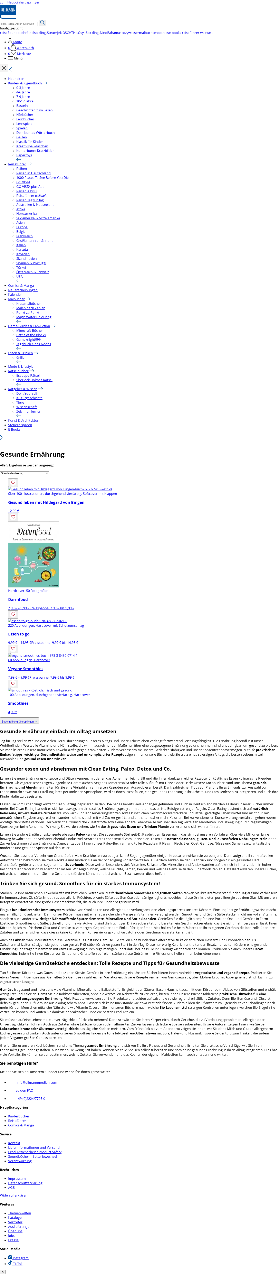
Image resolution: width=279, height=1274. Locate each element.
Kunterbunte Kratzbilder (35, 150)
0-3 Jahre (23, 87)
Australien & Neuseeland (35, 204)
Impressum (17, 1178)
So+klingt (93, 32)
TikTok (17, 1264)
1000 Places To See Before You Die (42, 177)
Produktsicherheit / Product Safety (34, 1152)
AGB (11, 1187)
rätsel (29, 32)
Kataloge (15, 1217)
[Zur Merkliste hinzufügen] (13, 482)
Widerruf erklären (13, 1195)
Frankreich (24, 236)
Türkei (21, 267)
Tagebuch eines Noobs (33, 344)
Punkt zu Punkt (27, 312)
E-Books (14, 429)
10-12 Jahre (24, 101)
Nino (103, 32)
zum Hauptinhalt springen (20, 2)
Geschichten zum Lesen (34, 110)
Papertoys (24, 155)
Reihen (21, 168)
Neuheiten (16, 78)
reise (4, 32)
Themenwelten (19, 1213)
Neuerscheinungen (23, 290)
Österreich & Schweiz (32, 272)
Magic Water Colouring (33, 317)
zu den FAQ (24, 1090)
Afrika (20, 209)
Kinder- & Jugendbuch (25, 83)
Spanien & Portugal (31, 263)
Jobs (11, 1235)
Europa (22, 227)
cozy (125, 32)
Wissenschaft (26, 407)
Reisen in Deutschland (33, 173)
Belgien (22, 231)
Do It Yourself (26, 393)
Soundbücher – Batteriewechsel (32, 1156)
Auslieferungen (19, 1226)
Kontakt (14, 1143)
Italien (21, 245)
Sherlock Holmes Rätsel (34, 380)
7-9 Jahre (23, 96)
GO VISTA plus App (30, 186)
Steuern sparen (20, 425)
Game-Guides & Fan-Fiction (29, 326)
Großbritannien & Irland (35, 240)
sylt (83, 32)
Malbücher (16, 299)
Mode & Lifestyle (20, 366)
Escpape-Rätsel (28, 375)
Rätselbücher (18, 371)
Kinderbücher (18, 1116)
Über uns (15, 1231)
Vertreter (15, 1222)
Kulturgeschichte (29, 398)
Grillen (21, 357)
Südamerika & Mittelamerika (38, 218)
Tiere (20, 402)
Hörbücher (24, 114)
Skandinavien (26, 258)
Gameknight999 (28, 339)
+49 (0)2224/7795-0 (30, 1098)
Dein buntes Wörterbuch (35, 132)
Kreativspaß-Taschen (32, 146)
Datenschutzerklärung (25, 1183)
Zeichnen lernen (28, 411)
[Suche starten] (42, 23)
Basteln (22, 105)
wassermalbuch (140, 32)
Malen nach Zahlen (30, 308)
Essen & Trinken (20, 353)
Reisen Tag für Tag (30, 200)
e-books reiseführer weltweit (191, 32)
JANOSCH (64, 32)
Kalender (15, 294)
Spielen (22, 128)
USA (19, 276)
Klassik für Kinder (29, 141)
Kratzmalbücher (28, 303)
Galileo (21, 137)
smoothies (161, 32)
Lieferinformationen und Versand (34, 1147)
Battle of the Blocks (31, 335)
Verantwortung (20, 1161)
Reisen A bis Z (26, 191)
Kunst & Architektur (23, 420)
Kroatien (23, 254)
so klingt (40, 32)
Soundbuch (16, 32)
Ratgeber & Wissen (22, 389)
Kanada (22, 249)
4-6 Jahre (23, 92)
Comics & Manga (21, 285)
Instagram (20, 1258)
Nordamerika (26, 213)
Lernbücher (25, 119)
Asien (20, 222)
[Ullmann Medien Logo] (8, 17)
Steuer (52, 32)
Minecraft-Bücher (29, 330)
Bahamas (114, 32)
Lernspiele (24, 123)
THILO (75, 32)
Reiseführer (17, 164)
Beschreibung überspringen (18, 721)
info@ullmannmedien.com (36, 1082)
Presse (13, 1240)
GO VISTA (23, 182)
